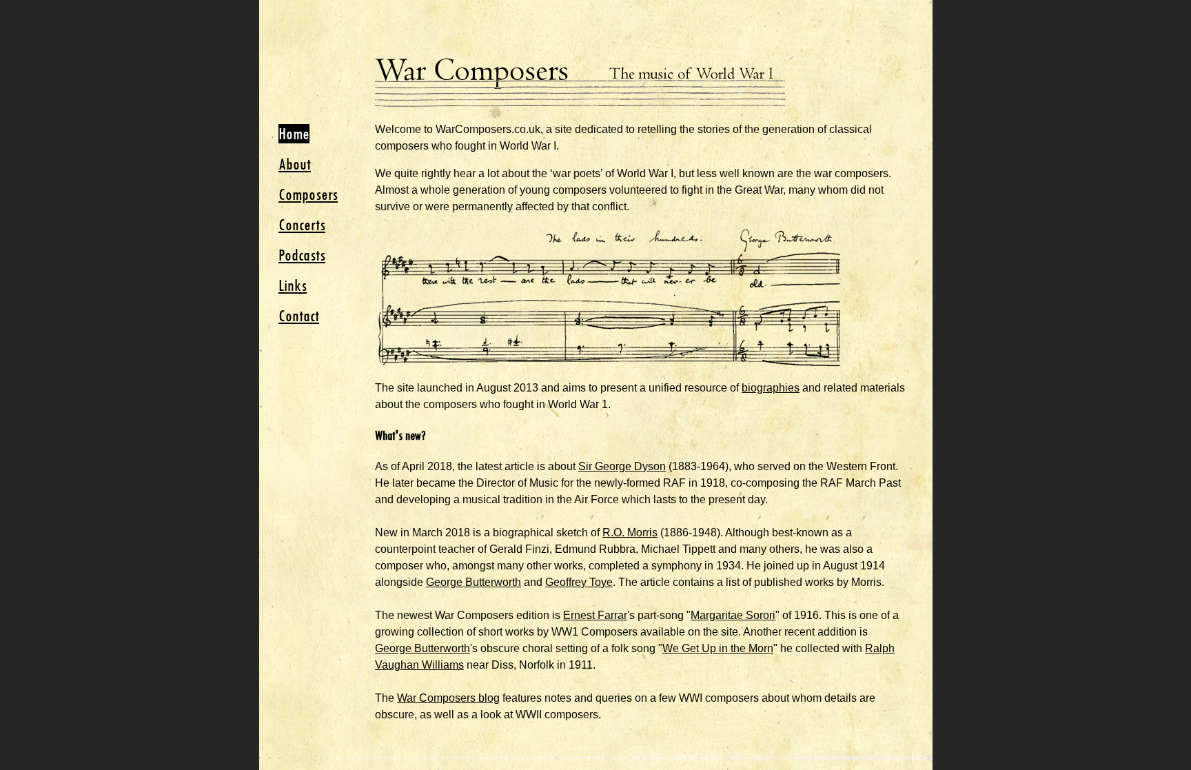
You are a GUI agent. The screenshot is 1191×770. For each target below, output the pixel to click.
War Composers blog (448, 698)
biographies (771, 388)
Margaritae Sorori (733, 615)
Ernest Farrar (595, 615)
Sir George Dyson (622, 466)
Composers (308, 194)
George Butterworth (473, 582)
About (294, 164)
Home (293, 133)
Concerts (301, 224)
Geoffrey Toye (579, 582)
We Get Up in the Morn (717, 648)
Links (292, 285)
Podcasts (301, 255)
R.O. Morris (630, 532)
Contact (298, 315)
